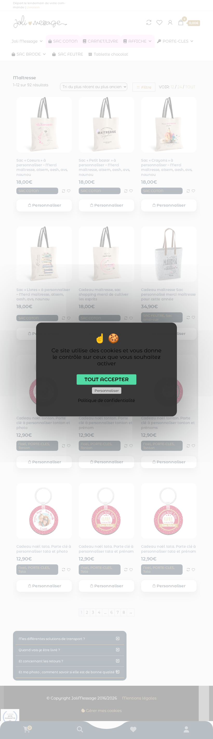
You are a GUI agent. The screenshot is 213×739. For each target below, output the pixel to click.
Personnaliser (107, 390)
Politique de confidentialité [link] (106, 400)
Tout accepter (106, 379)
